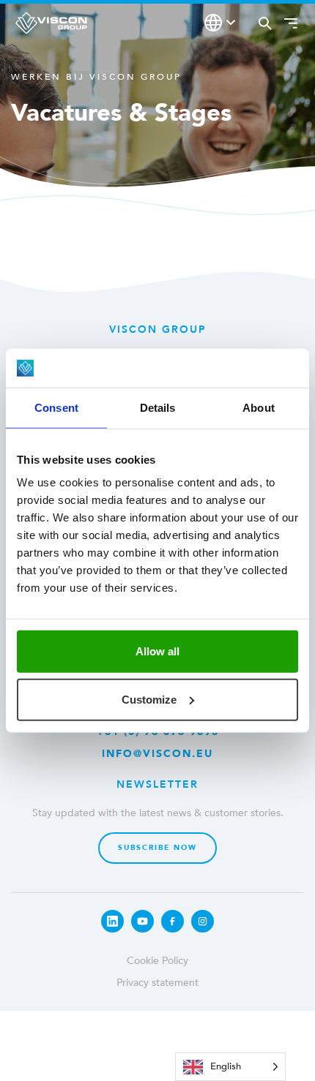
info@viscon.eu (157, 754)
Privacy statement (157, 983)
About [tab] (258, 407)
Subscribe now (157, 848)
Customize (149, 699)
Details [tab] (158, 407)
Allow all (157, 651)
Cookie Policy (157, 961)
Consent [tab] (56, 407)
